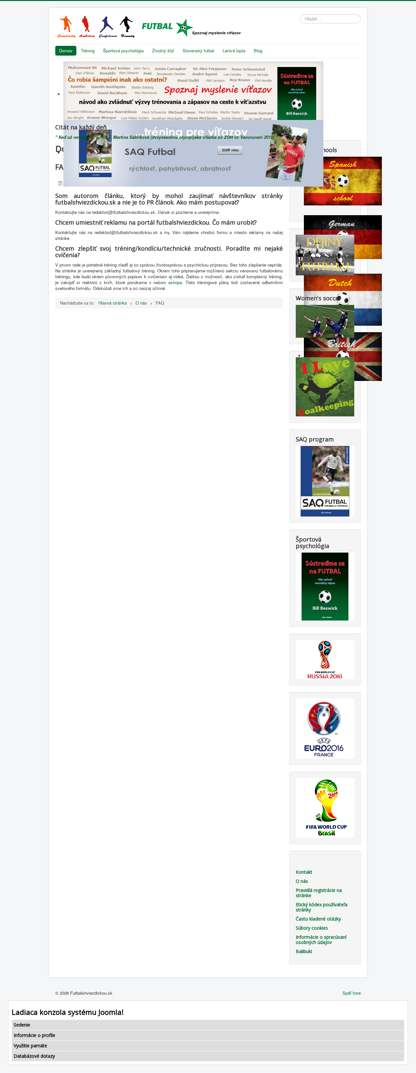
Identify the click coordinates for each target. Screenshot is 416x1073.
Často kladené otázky (318, 919)
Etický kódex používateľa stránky (321, 907)
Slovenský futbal (198, 50)
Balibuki (304, 951)
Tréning (88, 50)
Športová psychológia (123, 50)
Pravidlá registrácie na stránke (319, 892)
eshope (175, 282)
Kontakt (304, 872)
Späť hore (352, 993)
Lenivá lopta (234, 50)
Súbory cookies (312, 928)
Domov (65, 50)
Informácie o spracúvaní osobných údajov (321, 939)
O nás (302, 881)
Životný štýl (163, 50)
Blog (258, 50)
